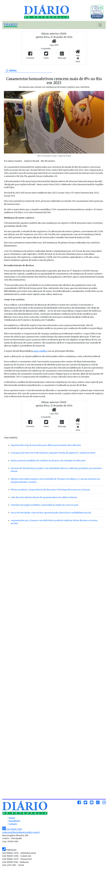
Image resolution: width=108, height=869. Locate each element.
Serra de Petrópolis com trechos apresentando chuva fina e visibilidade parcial (51, 512)
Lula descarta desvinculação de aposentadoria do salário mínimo (44, 497)
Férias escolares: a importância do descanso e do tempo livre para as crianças (50, 489)
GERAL (12, 70)
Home (12, 818)
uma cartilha (40, 351)
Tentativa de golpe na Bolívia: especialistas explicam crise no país (44, 505)
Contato (13, 824)
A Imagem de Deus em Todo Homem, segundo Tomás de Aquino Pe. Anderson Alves (53, 453)
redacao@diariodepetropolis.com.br (21, 832)
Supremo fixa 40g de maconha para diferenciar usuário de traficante (46, 445)
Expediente (14, 821)
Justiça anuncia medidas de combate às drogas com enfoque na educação (48, 460)
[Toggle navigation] (100, 25)
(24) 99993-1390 (14, 829)
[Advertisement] (54, 552)
